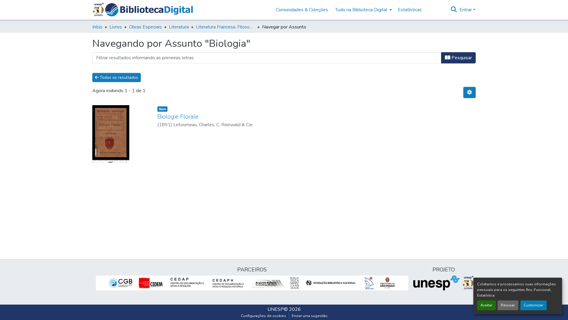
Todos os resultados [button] (118, 77)
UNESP (275, 309)
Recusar (508, 305)
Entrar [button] (466, 10)
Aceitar (486, 305)
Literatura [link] (179, 27)
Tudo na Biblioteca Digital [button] (361, 10)
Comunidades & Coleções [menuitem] (302, 10)
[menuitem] (363, 10)
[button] (148, 9)
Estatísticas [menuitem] (410, 10)
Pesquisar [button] (461, 58)
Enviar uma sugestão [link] (309, 315)
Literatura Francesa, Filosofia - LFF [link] (225, 27)
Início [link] (97, 27)
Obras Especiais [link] (145, 27)
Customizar (533, 305)
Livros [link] (115, 27)
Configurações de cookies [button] (263, 315)
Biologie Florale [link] (178, 117)
